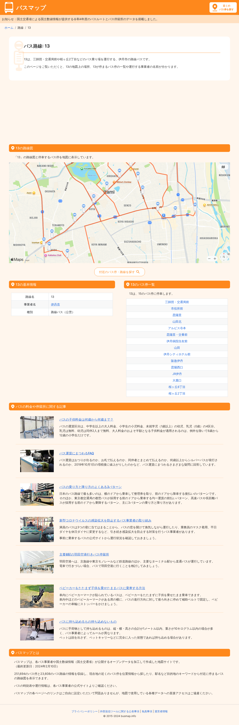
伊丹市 (55, 304)
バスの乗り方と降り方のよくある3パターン (90, 487)
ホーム (8, 27)
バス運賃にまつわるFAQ (76, 453)
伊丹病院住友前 (177, 341)
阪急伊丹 (177, 361)
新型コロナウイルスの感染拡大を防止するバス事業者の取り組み (105, 520)
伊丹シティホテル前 (177, 354)
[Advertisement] (119, 111)
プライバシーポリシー (85, 711)
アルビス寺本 (177, 328)
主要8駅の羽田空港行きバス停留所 (84, 554)
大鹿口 (177, 380)
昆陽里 (177, 315)
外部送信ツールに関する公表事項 (119, 711)
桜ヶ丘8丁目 (177, 387)
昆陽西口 (177, 367)
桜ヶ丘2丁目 (177, 393)
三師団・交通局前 (177, 302)
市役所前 (177, 308)
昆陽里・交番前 (177, 334)
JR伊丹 (177, 374)
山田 (177, 348)
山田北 (177, 321)
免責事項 (147, 711)
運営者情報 (161, 711)
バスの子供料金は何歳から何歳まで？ (86, 419)
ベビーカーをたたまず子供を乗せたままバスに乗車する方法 (102, 588)
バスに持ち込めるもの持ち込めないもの (88, 621)
